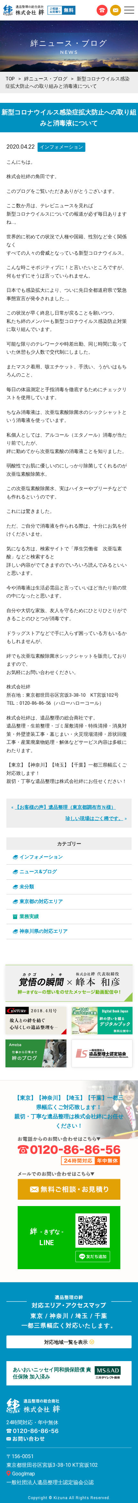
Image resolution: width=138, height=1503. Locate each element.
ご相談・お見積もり (115, 10)
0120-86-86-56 (102, 10)
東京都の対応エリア (41, 901)
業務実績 (29, 916)
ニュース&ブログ (38, 872)
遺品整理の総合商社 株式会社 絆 (23, 10)
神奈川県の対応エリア (44, 931)
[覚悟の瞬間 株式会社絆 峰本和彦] (69, 983)
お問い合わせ (25, 1438)
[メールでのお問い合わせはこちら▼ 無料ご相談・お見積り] (69, 1185)
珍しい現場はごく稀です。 (94, 818)
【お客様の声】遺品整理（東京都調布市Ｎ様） (65, 807)
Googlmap (23, 1474)
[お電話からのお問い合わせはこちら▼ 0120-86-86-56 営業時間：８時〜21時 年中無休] (69, 1151)
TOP (10, 79)
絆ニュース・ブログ (45, 79)
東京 (36, 1315)
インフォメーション (61, 147)
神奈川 (59, 1315)
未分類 (27, 887)
